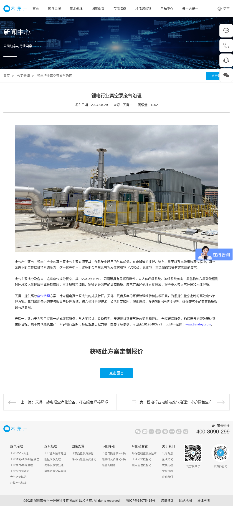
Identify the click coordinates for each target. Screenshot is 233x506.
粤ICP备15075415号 (140, 500)
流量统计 (167, 500)
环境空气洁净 (18, 483)
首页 (36, 8)
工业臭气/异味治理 (21, 465)
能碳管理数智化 (141, 465)
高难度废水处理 (53, 465)
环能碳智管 (143, 8)
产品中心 (166, 8)
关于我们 (168, 446)
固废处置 (98, 8)
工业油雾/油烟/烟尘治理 (24, 459)
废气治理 (54, 8)
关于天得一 (190, 8)
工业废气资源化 (19, 471)
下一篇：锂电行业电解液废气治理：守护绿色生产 (172, 402)
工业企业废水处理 (55, 453)
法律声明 (203, 500)
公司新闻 (23, 76)
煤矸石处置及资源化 (84, 459)
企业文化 (167, 459)
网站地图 (185, 500)
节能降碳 (120, 8)
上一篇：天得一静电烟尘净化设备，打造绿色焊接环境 (64, 402)
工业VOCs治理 (19, 453)
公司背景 (167, 453)
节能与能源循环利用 (114, 453)
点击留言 (217, 76)
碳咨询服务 (109, 465)
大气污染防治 (18, 477)
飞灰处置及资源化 (83, 453)
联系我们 (167, 477)
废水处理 (76, 8)
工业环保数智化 (141, 459)
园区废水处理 (52, 459)
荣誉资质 (167, 471)
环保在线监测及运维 (144, 453)
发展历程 (167, 465)
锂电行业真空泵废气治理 (54, 76)
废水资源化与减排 (55, 471)
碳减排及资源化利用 (114, 459)
